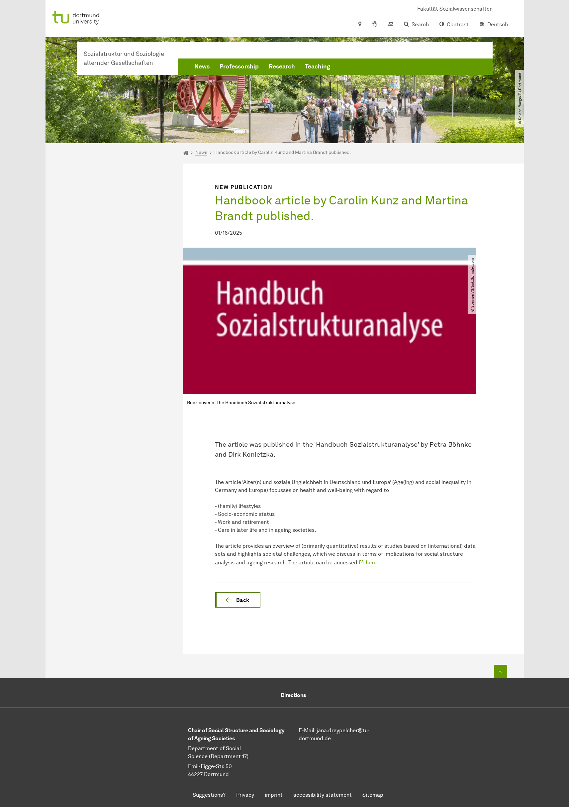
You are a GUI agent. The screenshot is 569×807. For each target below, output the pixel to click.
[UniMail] (391, 24)
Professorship (239, 66)
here (371, 562)
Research (282, 66)
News (202, 66)
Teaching (317, 66)
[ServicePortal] (375, 24)
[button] (237, 600)
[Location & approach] (359, 24)
